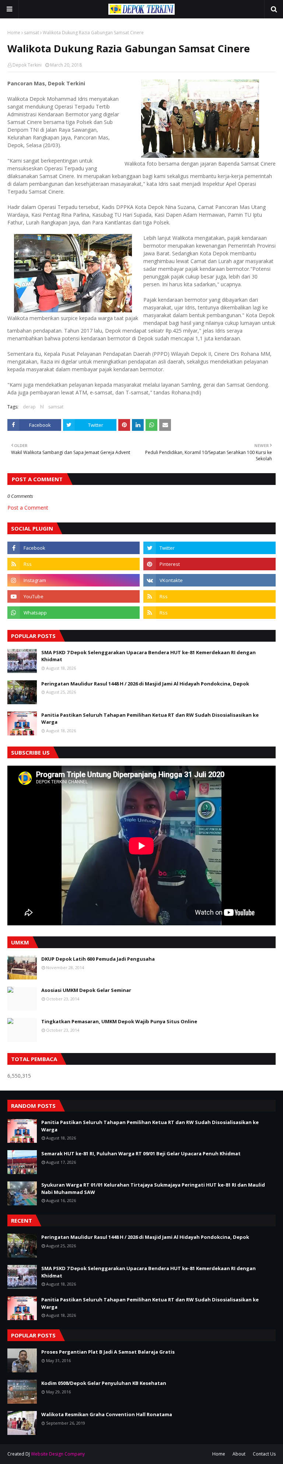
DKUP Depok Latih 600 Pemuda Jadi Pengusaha (98, 959)
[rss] (73, 564)
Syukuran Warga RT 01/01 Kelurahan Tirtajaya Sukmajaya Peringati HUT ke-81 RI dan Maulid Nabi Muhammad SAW (153, 1188)
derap (29, 407)
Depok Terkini (27, 65)
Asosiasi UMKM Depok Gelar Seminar (86, 990)
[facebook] (73, 548)
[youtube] (73, 596)
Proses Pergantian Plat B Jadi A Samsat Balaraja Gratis (108, 1351)
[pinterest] (209, 564)
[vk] (209, 580)
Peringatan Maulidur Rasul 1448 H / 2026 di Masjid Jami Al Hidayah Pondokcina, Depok (145, 683)
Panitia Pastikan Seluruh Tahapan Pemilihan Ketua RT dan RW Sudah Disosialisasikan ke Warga (150, 719)
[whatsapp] (73, 612)
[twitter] (209, 548)
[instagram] (73, 580)
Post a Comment (27, 507)
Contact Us (264, 1454)
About (239, 1454)
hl (42, 407)
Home (13, 32)
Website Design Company (58, 1454)
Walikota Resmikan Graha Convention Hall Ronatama (106, 1414)
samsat (31, 32)
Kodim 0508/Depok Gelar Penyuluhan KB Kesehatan (103, 1383)
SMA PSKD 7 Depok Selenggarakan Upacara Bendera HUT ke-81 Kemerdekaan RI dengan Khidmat (148, 656)
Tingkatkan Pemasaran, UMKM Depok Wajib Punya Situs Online (119, 1021)
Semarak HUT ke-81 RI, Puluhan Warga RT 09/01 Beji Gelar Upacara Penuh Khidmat (141, 1153)
